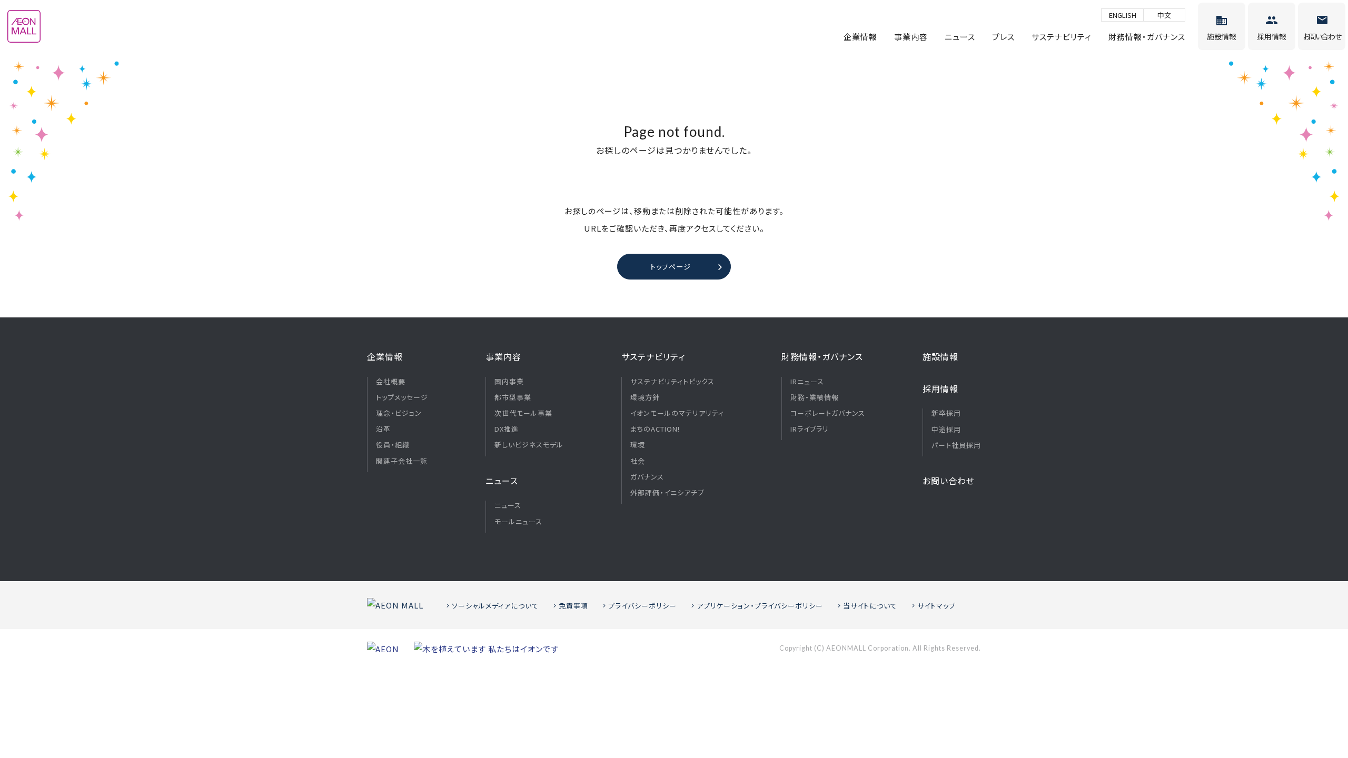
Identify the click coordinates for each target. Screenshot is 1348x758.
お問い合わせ (949, 480)
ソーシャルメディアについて (495, 606)
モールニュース (518, 521)
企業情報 (860, 36)
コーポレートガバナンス (827, 413)
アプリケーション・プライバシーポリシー (760, 606)
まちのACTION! (655, 429)
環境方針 (645, 397)
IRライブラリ (809, 429)
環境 (637, 445)
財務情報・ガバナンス (1146, 36)
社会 (637, 461)
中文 (1164, 15)
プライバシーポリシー (642, 606)
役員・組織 (393, 445)
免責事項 (573, 606)
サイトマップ (936, 606)
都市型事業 (512, 397)
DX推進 (506, 429)
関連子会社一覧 (402, 461)
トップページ (670, 267)
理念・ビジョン (399, 413)
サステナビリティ (1062, 36)
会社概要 (390, 381)
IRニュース (807, 381)
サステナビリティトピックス (672, 381)
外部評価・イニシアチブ (667, 492)
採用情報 (940, 388)
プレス (1003, 36)
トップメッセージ (402, 397)
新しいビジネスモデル (528, 445)
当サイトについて (870, 606)
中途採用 (946, 429)
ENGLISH (1122, 15)
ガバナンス (647, 477)
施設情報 (940, 356)
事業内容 (911, 36)
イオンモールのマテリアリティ (677, 413)
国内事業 (509, 381)
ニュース (960, 36)
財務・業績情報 (814, 397)
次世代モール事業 (523, 413)
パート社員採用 (956, 445)
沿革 (383, 429)
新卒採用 (946, 413)
